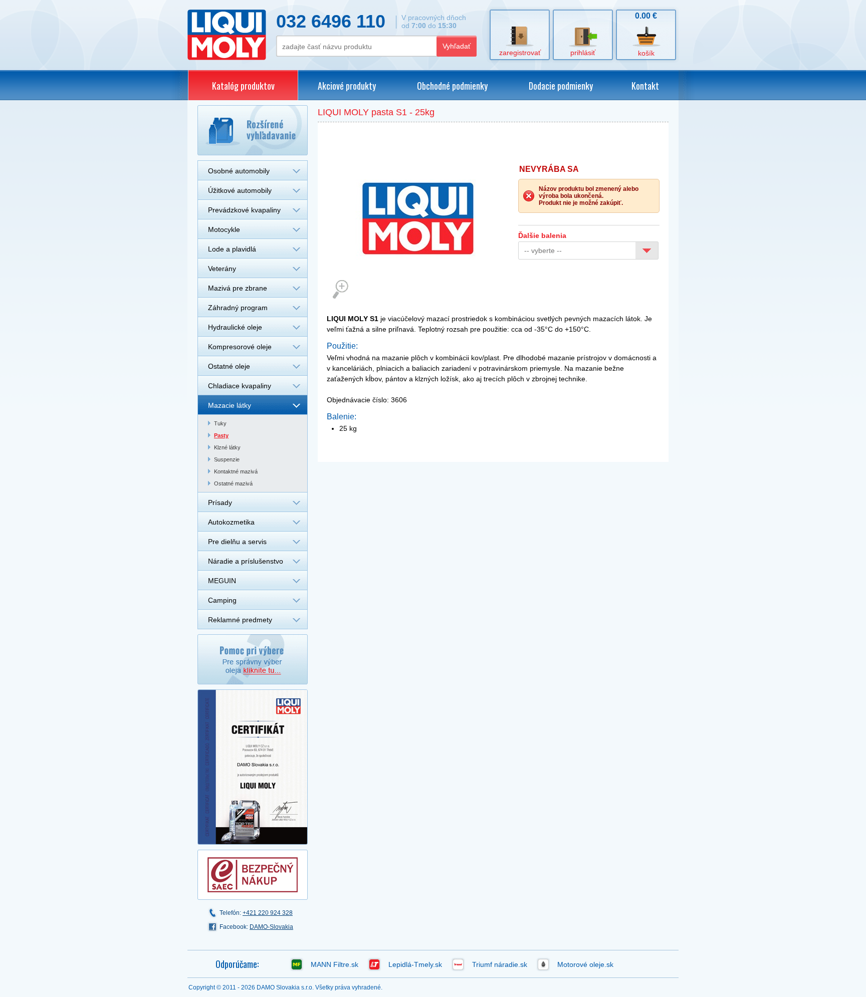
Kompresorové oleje (240, 347)
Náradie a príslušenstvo (245, 561)
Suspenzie (227, 459)
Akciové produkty (347, 85)
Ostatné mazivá (233, 483)
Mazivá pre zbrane (237, 288)
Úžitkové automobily (240, 190)
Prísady (220, 502)
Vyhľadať (457, 46)
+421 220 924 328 (268, 912)
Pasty (221, 435)
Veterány (222, 269)
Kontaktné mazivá (236, 471)
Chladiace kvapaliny (239, 386)
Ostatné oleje (229, 366)
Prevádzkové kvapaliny (244, 210)
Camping (222, 600)
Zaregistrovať (520, 53)
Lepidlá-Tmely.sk (415, 964)
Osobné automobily (239, 171)
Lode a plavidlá (232, 249)
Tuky (220, 423)
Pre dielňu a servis (237, 542)
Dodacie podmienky (561, 85)
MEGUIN (222, 581)
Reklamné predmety (240, 620)
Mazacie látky (229, 405)
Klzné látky (227, 447)
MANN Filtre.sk (334, 964)
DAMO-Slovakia (271, 926)
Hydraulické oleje (235, 327)
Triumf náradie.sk (499, 964)
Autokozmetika (231, 522)
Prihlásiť (582, 53)
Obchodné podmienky (452, 85)
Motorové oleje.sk (585, 964)
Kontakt (645, 85)
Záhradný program (238, 308)
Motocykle (224, 229)
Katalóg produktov (243, 85)
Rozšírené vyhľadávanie (252, 130)
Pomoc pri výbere (252, 659)
